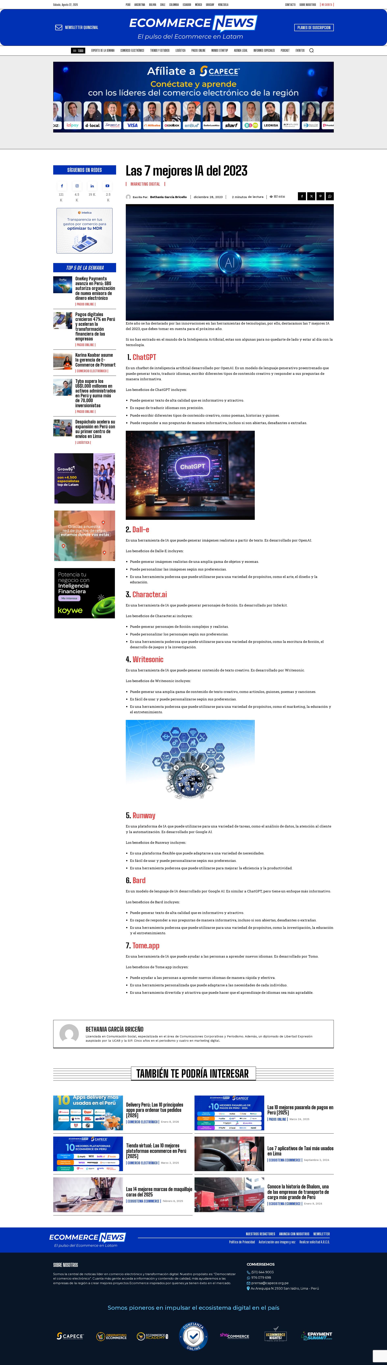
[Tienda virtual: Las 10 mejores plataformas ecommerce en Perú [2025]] (88, 1154)
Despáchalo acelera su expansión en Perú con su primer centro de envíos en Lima (95, 429)
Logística (83, 442)
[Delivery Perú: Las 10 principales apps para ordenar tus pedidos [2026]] (88, 1113)
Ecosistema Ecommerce (285, 1160)
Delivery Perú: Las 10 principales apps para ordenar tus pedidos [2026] (154, 1110)
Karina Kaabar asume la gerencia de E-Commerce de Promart (95, 359)
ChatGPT (144, 357)
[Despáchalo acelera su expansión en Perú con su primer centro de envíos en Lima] (62, 427)
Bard (139, 880)
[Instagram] (77, 186)
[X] (311, 196)
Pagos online (85, 304)
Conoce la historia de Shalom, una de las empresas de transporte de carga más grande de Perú (298, 1192)
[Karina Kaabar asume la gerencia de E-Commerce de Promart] (62, 361)
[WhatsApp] (330, 196)
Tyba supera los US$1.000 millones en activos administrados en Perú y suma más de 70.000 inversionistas (95, 393)
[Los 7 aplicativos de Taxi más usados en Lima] (229, 1154)
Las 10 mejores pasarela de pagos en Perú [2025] (300, 1109)
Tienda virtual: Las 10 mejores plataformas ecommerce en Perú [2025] (156, 1151)
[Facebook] (62, 186)
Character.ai (149, 594)
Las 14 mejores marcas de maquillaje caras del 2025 (159, 1191)
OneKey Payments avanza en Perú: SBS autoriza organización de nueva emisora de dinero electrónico (95, 288)
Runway (144, 815)
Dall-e (140, 529)
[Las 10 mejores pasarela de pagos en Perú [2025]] (229, 1113)
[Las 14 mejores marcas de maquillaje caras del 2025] (88, 1194)
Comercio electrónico (92, 371)
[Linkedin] (92, 186)
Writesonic (148, 659)
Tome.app (145, 945)
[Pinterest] (320, 196)
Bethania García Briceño (168, 197)
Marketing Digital (145, 184)
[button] (311, 50)
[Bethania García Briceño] (129, 196)
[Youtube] (107, 186)
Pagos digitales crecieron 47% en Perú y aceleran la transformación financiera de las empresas (95, 326)
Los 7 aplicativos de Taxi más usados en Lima (300, 1150)
